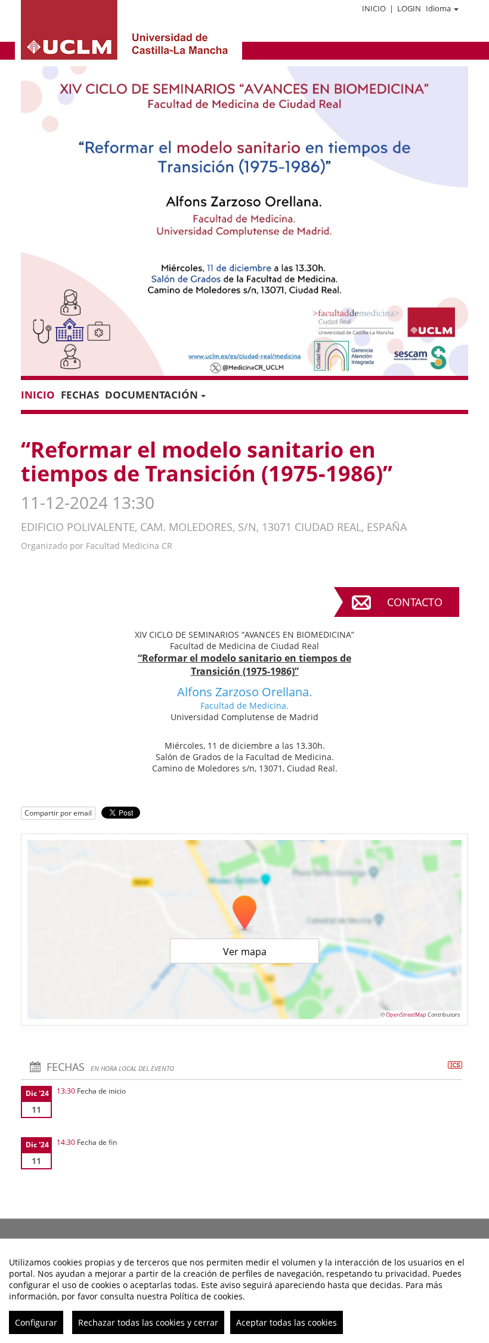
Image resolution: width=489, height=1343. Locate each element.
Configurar (36, 1322)
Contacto (414, 602)
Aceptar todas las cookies (286, 1322)
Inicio (374, 8)
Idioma (438, 8)
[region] (244, 1291)
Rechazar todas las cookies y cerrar (148, 1322)
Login (409, 8)
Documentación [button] (151, 395)
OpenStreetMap (406, 1014)
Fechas (80, 395)
